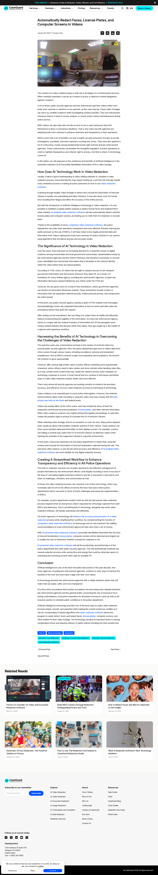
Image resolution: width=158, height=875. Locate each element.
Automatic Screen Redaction (103, 638)
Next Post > (115, 649)
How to (42, 633)
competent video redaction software (85, 225)
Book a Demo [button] (144, 8)
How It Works (87, 792)
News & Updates (54, 633)
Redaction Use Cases (116, 810)
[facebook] (6, 837)
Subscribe (36, 793)
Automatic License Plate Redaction (75, 638)
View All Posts (43, 656)
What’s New (113, 814)
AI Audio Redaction (58, 797)
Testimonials (87, 805)
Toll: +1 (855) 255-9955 (14, 855)
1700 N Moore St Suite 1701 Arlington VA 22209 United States (16, 850)
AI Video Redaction (58, 792)
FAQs (110, 797)
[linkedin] (16, 837)
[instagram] (27, 837)
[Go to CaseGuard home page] (13, 8)
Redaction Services (58, 819)
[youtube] (21, 837)
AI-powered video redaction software (59, 532)
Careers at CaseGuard (90, 810)
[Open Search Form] (122, 8)
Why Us (85, 801)
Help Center (112, 792)
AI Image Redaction (58, 805)
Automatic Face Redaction (49, 638)
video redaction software (91, 612)
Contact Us (86, 823)
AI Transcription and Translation (62, 810)
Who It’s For (87, 797)
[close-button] (155, 3)
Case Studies (113, 805)
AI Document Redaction (59, 801)
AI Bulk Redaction (57, 814)
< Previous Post (44, 649)
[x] (11, 837)
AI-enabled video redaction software (68, 212)
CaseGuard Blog (114, 801)
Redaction (69, 633)
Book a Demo (87, 819)
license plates (84, 409)
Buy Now (85, 814)
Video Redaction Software (49, 642)
